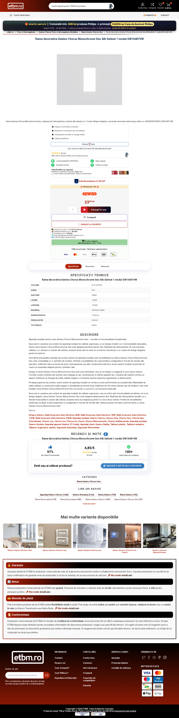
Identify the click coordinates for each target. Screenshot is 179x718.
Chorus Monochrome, (96, 421)
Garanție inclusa (62, 165)
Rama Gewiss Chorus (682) (98, 499)
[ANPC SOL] (82, 715)
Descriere (89, 266)
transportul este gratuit (125, 711)
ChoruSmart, (35, 421)
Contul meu (142, 8)
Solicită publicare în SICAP (92, 181)
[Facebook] (149, 657)
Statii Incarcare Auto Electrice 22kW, (53, 418)
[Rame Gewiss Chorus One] (19, 536)
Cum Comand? (62, 668)
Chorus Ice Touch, (76, 421)
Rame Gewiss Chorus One (20, 550)
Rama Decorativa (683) (71, 499)
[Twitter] (143, 657)
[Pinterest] (159, 657)
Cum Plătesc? (61, 673)
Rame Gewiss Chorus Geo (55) (129, 499)
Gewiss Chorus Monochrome (159, 551)
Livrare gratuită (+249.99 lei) (67, 161)
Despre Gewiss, (36, 415)
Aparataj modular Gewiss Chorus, (88, 418)
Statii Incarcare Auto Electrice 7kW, (98, 415)
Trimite (46, 675)
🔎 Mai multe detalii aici (120, 575)
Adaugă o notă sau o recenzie (124, 465)
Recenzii (105, 266)
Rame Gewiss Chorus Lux (55, 550)
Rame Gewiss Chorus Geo (89, 481)
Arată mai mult (89, 504)
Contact (59, 658)
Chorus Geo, (125, 418)
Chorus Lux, (48, 421)
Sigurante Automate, (67, 427)
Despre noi (60, 663)
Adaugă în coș (98, 209)
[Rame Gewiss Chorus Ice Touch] (124, 536)
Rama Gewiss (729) (107, 495)
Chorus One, (112, 418)
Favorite (87, 685)
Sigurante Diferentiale (88, 427)
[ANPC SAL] (97, 715)
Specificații (73, 266)
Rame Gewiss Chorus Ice (89, 550)
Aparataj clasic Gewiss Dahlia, (95, 424)
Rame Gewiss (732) (129, 495)
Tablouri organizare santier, (42, 427)
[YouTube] (154, 657)
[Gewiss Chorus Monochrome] (159, 536)
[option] (19, 539)
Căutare (111, 6)
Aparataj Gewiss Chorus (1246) (54, 495)
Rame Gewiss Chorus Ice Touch (124, 551)
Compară (152, 8)
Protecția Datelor (119, 663)
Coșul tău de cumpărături (89, 679)
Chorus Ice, (60, 421)
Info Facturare (90, 668)
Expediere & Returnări (66, 678)
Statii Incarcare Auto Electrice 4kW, (62, 415)
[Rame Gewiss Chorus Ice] (89, 536)
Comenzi (87, 663)
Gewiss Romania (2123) (83, 495)
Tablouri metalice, (135, 424)
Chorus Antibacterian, (118, 421)
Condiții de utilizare (121, 668)
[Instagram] (165, 657)
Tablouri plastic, (118, 424)
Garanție (115, 658)
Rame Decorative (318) (45, 499)
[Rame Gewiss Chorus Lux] (54, 536)
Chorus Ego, (138, 418)
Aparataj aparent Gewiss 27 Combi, (62, 424)
